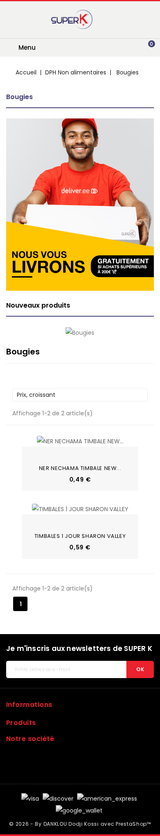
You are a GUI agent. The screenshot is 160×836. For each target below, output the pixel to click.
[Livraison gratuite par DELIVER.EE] (80, 204)
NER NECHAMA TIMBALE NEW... (80, 468)
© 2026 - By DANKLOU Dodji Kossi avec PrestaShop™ (80, 823)
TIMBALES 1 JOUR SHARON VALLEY (80, 536)
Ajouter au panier (33, 453)
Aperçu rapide (33, 440)
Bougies (19, 97)
